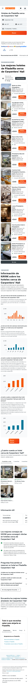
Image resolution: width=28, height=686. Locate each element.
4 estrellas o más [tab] (6, 461)
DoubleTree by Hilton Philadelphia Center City (18, 120)
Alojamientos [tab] (6, 630)
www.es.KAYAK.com (10, 655)
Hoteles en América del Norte (13, 656)
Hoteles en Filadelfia (5, 659)
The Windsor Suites (17, 102)
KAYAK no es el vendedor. (9, 675)
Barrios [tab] (15, 630)
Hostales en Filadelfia (9, 641)
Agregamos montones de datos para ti (12, 678)
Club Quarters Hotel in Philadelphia (18, 226)
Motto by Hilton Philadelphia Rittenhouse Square (18, 86)
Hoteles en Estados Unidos (7, 658)
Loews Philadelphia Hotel (17, 207)
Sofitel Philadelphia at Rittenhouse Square (18, 244)
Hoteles (18, 655)
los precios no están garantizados (14, 671)
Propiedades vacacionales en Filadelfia (13, 644)
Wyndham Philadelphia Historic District (19, 188)
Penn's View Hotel (17, 137)
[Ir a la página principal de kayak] (10, 8)
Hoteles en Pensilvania (20, 658)
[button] (2, 8)
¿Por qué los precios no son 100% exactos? (11, 681)
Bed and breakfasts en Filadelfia (11, 639)
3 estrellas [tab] (16, 461)
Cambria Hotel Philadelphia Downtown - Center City (19, 171)
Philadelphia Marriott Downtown (18, 154)
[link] (14, 441)
